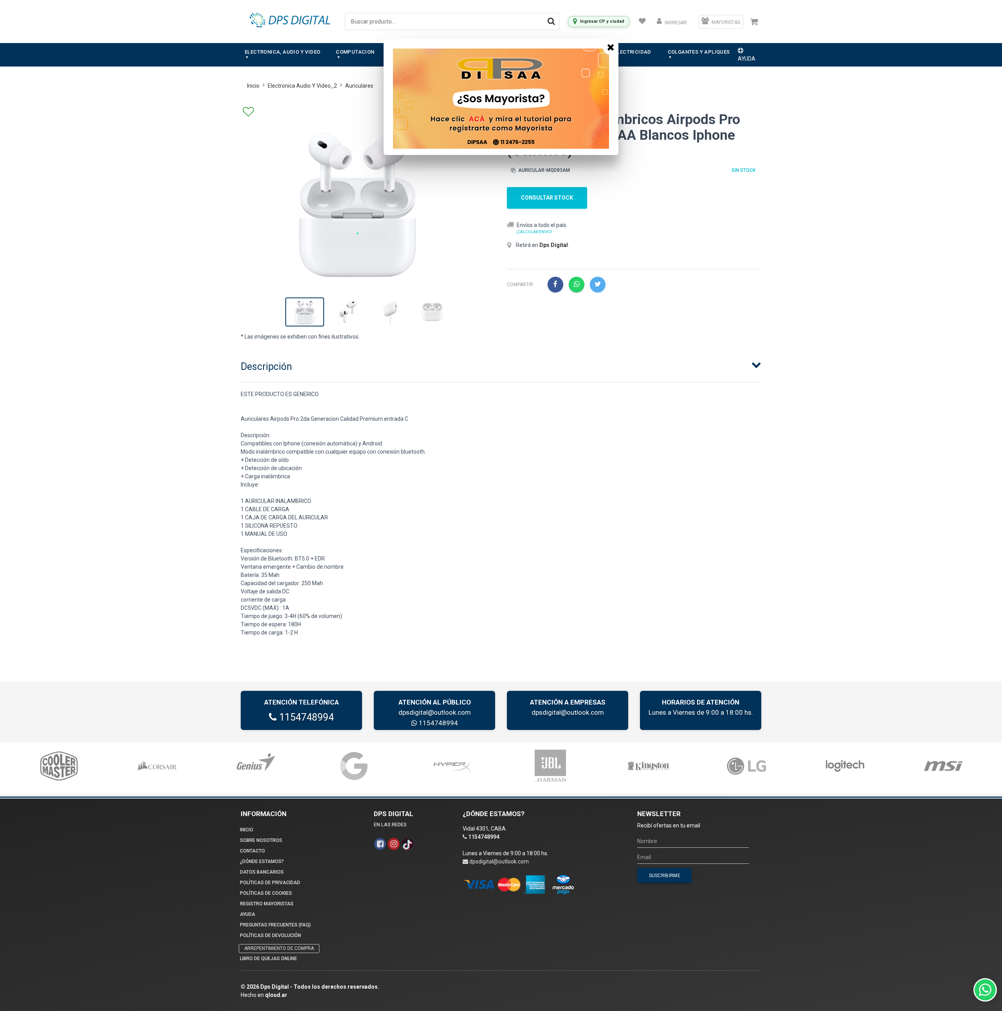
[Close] (610, 47)
